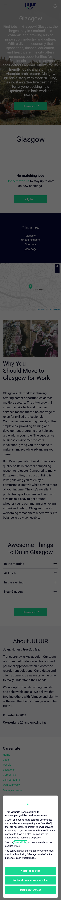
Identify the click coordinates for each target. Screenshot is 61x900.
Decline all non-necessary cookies (30, 880)
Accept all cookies (30, 870)
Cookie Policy (21, 842)
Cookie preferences (30, 890)
